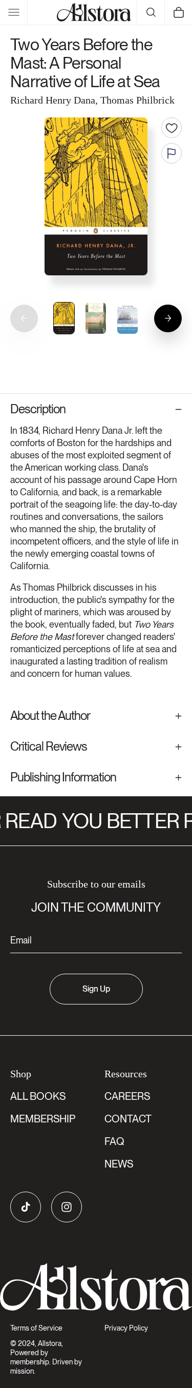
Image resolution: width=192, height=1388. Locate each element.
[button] (14, 12)
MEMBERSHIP (42, 1119)
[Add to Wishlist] (171, 127)
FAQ (114, 1141)
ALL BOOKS (38, 1096)
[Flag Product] (171, 153)
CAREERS (127, 1096)
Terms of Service (36, 1328)
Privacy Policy (126, 1328)
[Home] (94, 12)
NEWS (118, 1164)
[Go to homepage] (96, 1287)
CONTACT (128, 1119)
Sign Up (96, 989)
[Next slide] (168, 318)
